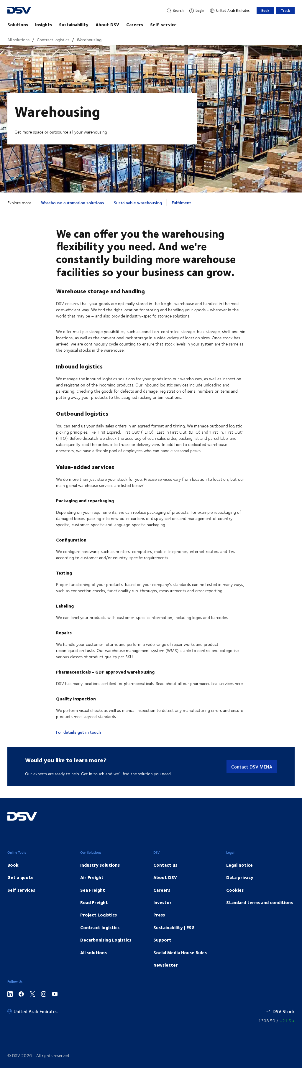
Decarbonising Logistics (105, 939)
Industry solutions (100, 864)
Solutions (17, 24)
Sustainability (73, 24)
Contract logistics (53, 40)
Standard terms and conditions (259, 902)
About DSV (107, 24)
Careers (134, 24)
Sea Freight (92, 889)
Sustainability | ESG (174, 927)
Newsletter (165, 964)
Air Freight (92, 877)
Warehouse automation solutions (72, 202)
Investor (162, 902)
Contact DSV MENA (251, 766)
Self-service (163, 24)
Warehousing (89, 39)
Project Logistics (98, 914)
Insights (43, 24)
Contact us (165, 864)
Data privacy (239, 877)
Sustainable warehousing (138, 202)
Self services (21, 889)
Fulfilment (181, 202)
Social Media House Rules (180, 952)
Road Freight (94, 902)
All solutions (18, 40)
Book (265, 10)
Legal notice (239, 864)
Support (162, 939)
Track (285, 10)
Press (159, 914)
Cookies (235, 890)
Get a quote (20, 877)
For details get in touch (78, 732)
